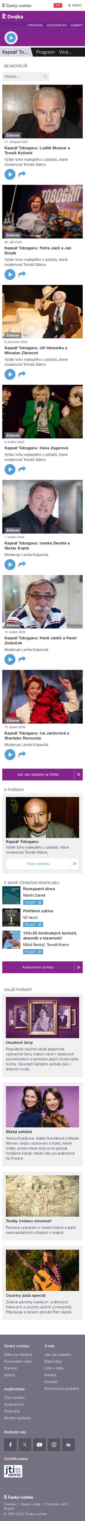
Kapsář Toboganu (22, 841)
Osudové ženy (19, 1042)
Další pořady (18, 990)
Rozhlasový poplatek (61, 1388)
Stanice (10, 1368)
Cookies (10, 1504)
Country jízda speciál (26, 1295)
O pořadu (14, 790)
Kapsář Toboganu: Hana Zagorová (36, 448)
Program (35, 25)
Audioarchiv (56, 25)
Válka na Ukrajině (18, 1355)
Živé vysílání (14, 1398)
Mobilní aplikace (17, 1418)
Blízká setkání (19, 1131)
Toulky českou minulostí (28, 1221)
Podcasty (12, 1411)
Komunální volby (18, 1361)
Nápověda (53, 1361)
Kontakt (51, 1382)
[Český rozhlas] (16, 5)
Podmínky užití (56, 1504)
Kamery (77, 25)
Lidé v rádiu (54, 1368)
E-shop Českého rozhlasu (31, 883)
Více (66, 52)
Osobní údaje (31, 1504)
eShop (9, 1375)
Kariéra (50, 1375)
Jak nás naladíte (57, 1355)
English (9, 1508)
